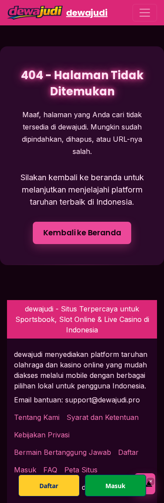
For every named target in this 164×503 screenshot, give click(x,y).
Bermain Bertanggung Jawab (62, 452)
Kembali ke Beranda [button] (82, 232)
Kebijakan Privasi (42, 434)
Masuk (115, 486)
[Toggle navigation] (145, 12)
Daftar (128, 452)
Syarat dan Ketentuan (102, 417)
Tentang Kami (36, 417)
